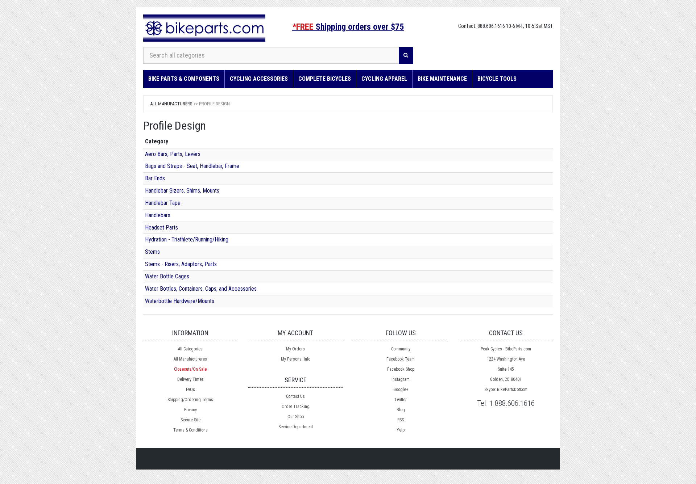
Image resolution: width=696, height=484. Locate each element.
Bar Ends (155, 178)
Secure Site (190, 419)
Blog (401, 409)
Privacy (190, 409)
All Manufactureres (190, 359)
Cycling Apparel (384, 78)
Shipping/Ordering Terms (190, 399)
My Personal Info (295, 359)
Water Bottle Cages (167, 276)
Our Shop (295, 416)
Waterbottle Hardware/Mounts (179, 301)
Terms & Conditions (190, 430)
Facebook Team (400, 359)
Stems (152, 251)
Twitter (400, 399)
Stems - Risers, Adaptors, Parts (181, 264)
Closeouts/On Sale (190, 369)
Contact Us (295, 396)
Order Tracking (296, 406)
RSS (400, 419)
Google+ (400, 389)
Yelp (401, 430)
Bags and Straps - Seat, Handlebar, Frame (192, 166)
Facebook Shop (400, 369)
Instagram (401, 379)
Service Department (295, 426)
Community (400, 349)
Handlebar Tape (163, 202)
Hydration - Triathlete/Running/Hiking (186, 239)
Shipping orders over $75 (348, 27)
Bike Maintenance (442, 78)
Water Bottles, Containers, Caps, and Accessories (201, 288)
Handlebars (157, 215)
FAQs (190, 389)
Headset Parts (161, 227)
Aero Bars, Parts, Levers (172, 154)
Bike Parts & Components (183, 78)
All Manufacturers (171, 103)
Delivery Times (190, 379)
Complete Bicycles (324, 78)
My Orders (295, 349)
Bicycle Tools (497, 78)
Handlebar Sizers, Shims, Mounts (182, 190)
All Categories (190, 349)
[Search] (406, 55)
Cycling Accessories (259, 78)
